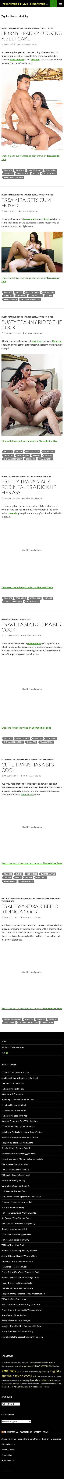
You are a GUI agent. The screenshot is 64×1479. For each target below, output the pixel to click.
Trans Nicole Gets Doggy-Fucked (16, 1234)
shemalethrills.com (13, 602)
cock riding (51, 170)
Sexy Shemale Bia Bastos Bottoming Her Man (22, 1337)
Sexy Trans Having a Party (13, 1180)
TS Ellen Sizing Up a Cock (12, 1245)
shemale (48, 455)
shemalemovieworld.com (30, 1384)
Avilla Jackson (22, 738)
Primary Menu (60, 3)
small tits (31, 742)
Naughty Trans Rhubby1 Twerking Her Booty (22, 1326)
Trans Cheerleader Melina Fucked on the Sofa (22, 1159)
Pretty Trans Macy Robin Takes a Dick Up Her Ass (28, 486)
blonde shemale (49, 1384)
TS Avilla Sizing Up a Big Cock (31, 627)
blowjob (37, 738)
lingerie (7, 878)
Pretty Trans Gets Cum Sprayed (15, 1320)
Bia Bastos (25, 1363)
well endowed (26, 881)
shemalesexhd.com (16, 1376)
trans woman (49, 174)
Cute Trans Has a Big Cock (27, 767)
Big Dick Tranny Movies (13, 899)
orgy (48, 1372)
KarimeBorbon (8, 1444)
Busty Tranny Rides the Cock (31, 324)
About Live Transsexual (12, 1047)
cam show (17, 1363)
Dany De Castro (48, 874)
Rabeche (36, 455)
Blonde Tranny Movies (12, 759)
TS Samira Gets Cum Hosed (26, 202)
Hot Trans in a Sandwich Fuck (15, 1169)
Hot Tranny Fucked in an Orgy (15, 1239)
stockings (30, 459)
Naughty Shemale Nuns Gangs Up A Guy (19, 1137)
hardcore (8, 174)
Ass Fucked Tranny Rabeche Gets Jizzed (19, 1078)
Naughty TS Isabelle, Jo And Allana (17, 1142)
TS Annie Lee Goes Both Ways (15, 1164)
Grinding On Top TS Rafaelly (14, 1105)
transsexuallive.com (13, 177)
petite (18, 878)
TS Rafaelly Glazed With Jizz (14, 1115)
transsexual (9, 881)
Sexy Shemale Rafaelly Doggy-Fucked (18, 1153)
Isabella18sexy (8, 1449)
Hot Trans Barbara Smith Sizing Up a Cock (20, 1304)
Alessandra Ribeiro (12, 1019)
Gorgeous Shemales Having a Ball (16, 1202)
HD (40, 1381)
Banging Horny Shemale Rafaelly (16, 1148)
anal (27, 1387)
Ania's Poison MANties (7, 1470)
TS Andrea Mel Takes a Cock (14, 1266)
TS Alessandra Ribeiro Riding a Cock (29, 909)
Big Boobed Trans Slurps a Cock (16, 1218)
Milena (36, 174)
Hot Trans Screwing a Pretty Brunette (18, 1212)
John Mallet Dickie (33, 498)
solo (41, 1384)
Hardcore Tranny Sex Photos (38, 28)
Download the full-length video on (27, 587)
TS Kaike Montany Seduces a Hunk (17, 1288)
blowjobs (17, 1383)
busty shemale (35, 170)
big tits (19, 292)
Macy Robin (35, 598)
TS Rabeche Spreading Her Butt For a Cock (21, 1196)
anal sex (8, 170)
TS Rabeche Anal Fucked (12, 1083)
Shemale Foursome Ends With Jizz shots (19, 1121)
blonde (19, 874)
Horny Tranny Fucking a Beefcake (31, 36)
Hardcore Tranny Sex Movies (16, 476)
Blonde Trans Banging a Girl (14, 1229)
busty (22, 1386)
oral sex (11, 1363)
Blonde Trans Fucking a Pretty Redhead (19, 1250)
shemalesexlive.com (13, 459)
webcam (20, 1372)
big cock (41, 1019)
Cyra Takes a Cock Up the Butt (15, 1186)
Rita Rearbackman (28, 44)
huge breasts (23, 174)
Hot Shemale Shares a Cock (13, 1191)
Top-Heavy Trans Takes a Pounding (17, 1261)
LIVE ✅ (4, 1053)
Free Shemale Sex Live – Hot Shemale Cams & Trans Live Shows (25, 3)
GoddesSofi (6, 1455)
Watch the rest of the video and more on (31, 863)
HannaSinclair (8, 1460)
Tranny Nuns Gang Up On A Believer (18, 1126)
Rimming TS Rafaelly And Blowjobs (17, 1099)
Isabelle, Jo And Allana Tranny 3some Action (21, 1132)
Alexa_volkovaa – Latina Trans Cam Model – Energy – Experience (31, 1439)
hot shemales (6, 1381)
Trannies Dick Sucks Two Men (15, 1072)
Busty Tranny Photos (12, 28)
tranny (52, 1362)
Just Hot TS (2, 1470)
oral (19, 1366)
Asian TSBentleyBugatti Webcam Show (19, 1256)
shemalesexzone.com (13, 742)
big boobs (20, 170)
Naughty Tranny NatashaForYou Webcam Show (23, 1293)
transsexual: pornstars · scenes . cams (26, 1432)
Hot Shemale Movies (41, 476)
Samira (49, 296)
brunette (4, 1363)
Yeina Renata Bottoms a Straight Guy (18, 1223)
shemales (8, 1384)
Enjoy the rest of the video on (26, 727)
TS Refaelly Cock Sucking (12, 1088)
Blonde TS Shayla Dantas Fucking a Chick (20, 1277)
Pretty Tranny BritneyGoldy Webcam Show (21, 1310)
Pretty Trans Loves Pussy (12, 1207)
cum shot (8, 296)
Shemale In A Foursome (12, 1094)
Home (4, 1042)
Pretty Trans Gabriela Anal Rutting (17, 1331)
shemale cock (16, 1381)
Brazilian (53, 1019)
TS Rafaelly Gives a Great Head (15, 1175)
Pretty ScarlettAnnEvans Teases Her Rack (20, 1272)
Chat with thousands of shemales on (29, 440)
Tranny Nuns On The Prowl (13, 1110)
